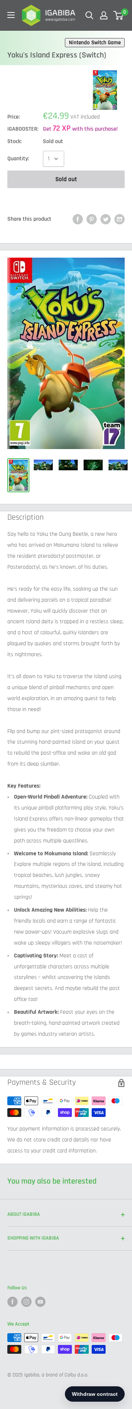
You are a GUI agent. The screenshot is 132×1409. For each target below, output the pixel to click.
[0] (118, 15)
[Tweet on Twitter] (105, 219)
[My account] (103, 15)
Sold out (66, 179)
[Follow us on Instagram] (26, 1302)
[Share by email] (119, 219)
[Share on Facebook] (78, 219)
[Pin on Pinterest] (92, 219)
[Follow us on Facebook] (12, 1302)
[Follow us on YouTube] (40, 1302)
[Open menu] (11, 15)
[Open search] (89, 15)
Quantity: (18, 158)
